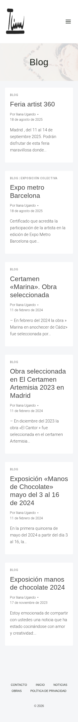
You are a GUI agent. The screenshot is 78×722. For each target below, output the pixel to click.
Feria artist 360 (32, 104)
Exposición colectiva (39, 178)
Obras (17, 691)
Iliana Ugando (26, 114)
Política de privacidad (48, 691)
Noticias (60, 684)
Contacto (19, 684)
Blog (14, 95)
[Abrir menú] (68, 21)
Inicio (40, 684)
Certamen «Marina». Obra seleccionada (33, 287)
